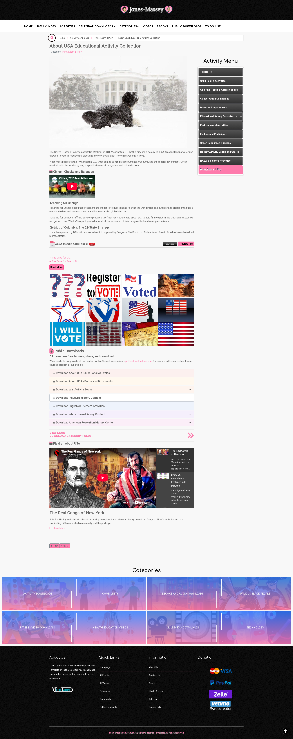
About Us (153, 667)
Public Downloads (186, 26)
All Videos (104, 683)
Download (170, 244)
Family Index (46, 26)
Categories (128, 26)
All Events (104, 675)
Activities (67, 26)
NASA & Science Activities (215, 160)
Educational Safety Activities (218, 116)
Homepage (105, 667)
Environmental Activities (214, 125)
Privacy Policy (156, 707)
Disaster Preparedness (213, 107)
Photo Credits (156, 691)
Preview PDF (186, 243)
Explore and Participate (213, 134)
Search (152, 683)
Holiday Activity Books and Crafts (219, 151)
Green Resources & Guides (215, 143)
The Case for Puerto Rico (65, 261)
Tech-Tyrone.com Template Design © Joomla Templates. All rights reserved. (146, 733)
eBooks (162, 26)
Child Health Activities (213, 80)
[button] (121, 373)
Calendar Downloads (96, 26)
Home (28, 26)
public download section (138, 361)
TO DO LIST (213, 26)
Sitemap (153, 699)
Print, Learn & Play (72, 51)
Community (105, 699)
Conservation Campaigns (214, 98)
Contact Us (154, 675)
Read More (56, 267)
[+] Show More (57, 528)
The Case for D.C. (61, 257)
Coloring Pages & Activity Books (219, 89)
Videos (148, 26)
